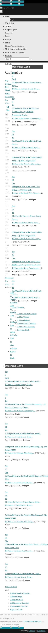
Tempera (32, 631)
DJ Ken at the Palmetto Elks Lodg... (26, 164)
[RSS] (21, 2)
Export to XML (23, 330)
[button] (14, 310)
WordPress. (41, 631)
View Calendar (18, 307)
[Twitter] (14, 2)
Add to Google (23, 317)
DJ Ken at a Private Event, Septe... (26, 89)
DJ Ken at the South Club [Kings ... (26, 193)
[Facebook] (5, 2)
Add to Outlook (23, 320)
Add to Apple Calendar (26, 323)
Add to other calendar (26, 327)
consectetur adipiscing (32, 621)
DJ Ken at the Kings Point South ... (26, 268)
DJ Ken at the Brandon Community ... (27, 118)
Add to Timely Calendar (26, 314)
